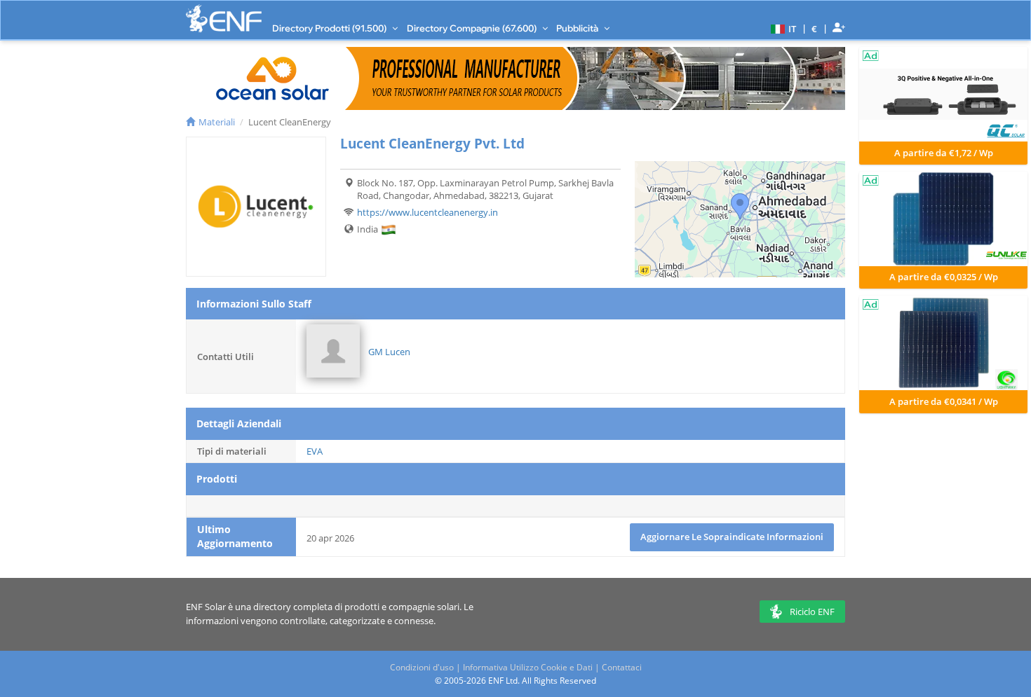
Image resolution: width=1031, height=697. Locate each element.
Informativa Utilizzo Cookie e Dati (528, 667)
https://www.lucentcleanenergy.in (427, 212)
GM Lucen (389, 351)
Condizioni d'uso (422, 667)
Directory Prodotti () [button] (330, 28)
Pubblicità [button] (578, 28)
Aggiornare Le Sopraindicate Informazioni (731, 536)
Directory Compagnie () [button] (473, 28)
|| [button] (815, 28)
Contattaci (622, 667)
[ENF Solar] (224, 18)
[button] (781, 28)
